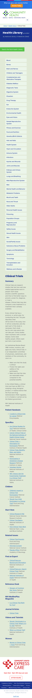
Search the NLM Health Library (12, 49)
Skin (7, 237)
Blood (8, 60)
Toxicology (10, 258)
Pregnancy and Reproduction (11, 224)
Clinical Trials (14, 613)
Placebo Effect (15, 550)
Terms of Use (26, 687)
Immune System (11, 153)
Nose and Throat (12, 201)
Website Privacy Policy (15, 687)
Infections (9, 157)
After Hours (16, 678)
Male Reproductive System (15, 180)
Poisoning (9, 214)
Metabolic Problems (13, 193)
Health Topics (12, 26)
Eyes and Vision (11, 117)
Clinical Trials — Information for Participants (15, 444)
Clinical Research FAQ (17, 514)
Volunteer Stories (15, 467)
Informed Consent (16, 546)
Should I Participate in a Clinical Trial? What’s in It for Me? (18, 623)
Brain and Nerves (12, 69)
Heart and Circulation (13, 149)
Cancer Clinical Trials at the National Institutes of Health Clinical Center (18, 435)
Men (7, 185)
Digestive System (12, 92)
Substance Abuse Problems (15, 246)
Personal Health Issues (14, 210)
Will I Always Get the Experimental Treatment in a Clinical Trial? (18, 476)
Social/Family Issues (13, 242)
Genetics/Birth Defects (14, 136)
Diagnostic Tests (12, 88)
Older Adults (10, 206)
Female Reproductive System (13, 122)
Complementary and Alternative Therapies (13, 78)
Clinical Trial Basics (16, 520)
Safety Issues (11, 229)
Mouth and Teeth (12, 197)
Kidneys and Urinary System (13, 171)
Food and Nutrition (12, 132)
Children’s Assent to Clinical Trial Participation (16, 493)
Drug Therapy (11, 100)
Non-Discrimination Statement (22, 683)
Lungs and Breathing (13, 176)
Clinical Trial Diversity (17, 539)
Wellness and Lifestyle (14, 269)
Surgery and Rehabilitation (15, 250)
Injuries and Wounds (13, 161)
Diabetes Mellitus (12, 83)
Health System (11, 145)
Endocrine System (12, 109)
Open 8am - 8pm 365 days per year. (16, 673)
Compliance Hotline (7, 683)
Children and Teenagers (14, 73)
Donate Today (16, 6)
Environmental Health (13, 113)
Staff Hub (16, 696)
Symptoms (10, 254)
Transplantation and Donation (13, 264)
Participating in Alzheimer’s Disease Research (16, 461)
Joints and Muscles (13, 166)
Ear (7, 104)
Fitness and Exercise (13, 128)
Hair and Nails (11, 140)
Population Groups (12, 218)
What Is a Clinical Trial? (17, 630)
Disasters (9, 96)
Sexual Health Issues (13, 233)
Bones (8, 64)
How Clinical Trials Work (18, 527)
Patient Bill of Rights (18, 685)
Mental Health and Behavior (15, 189)
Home (5, 26)
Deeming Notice (7, 685)
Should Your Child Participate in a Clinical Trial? (17, 501)
